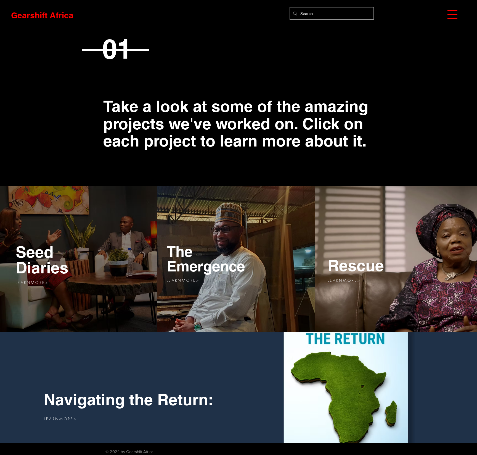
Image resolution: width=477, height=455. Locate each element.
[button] (452, 14)
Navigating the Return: (128, 399)
